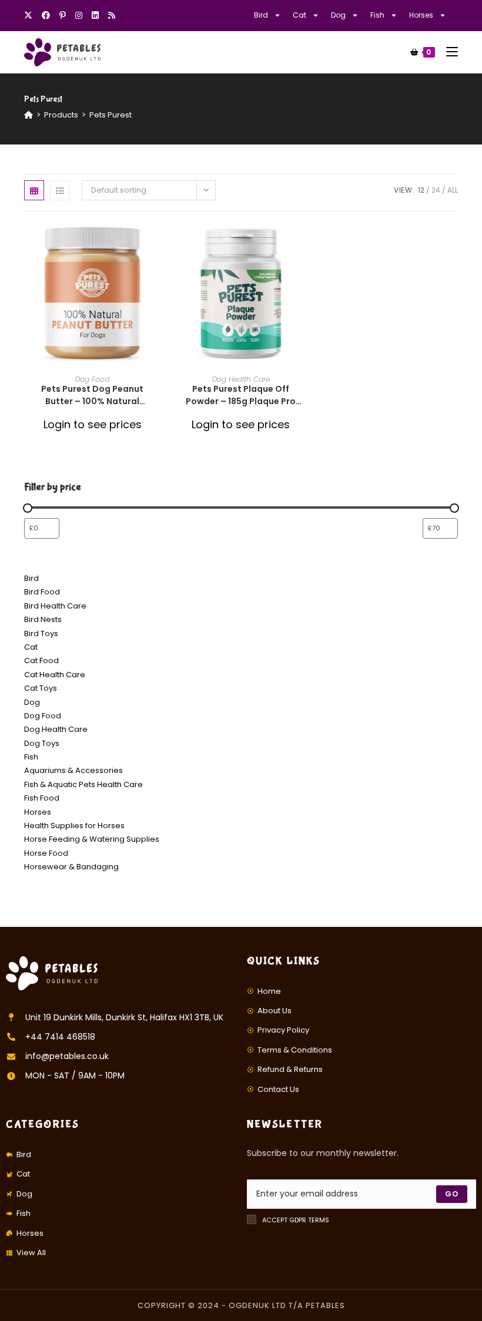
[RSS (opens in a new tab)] (111, 15)
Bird (261, 15)
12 (421, 190)
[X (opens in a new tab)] (30, 15)
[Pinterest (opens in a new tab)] (63, 15)
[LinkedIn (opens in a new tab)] (95, 15)
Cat (299, 15)
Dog (338, 15)
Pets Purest (110, 114)
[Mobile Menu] (447, 52)
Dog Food (92, 379)
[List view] (60, 190)
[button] (157, 274)
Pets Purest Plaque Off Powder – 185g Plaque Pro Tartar (241, 395)
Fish (377, 15)
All (452, 190)
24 (435, 190)
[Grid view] (34, 190)
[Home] (28, 114)
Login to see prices (92, 424)
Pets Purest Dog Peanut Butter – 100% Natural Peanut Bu (92, 395)
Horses (421, 15)
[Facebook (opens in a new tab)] (46, 15)
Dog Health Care (241, 379)
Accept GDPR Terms (295, 1220)
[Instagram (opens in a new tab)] (79, 15)
